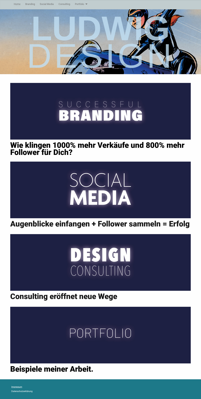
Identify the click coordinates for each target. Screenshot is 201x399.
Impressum (16, 387)
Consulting (64, 4)
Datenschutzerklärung (22, 391)
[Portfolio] (86, 4)
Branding (30, 4)
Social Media (47, 4)
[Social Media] (100, 189)
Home (17, 4)
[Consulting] (100, 262)
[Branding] (100, 111)
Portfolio (79, 4)
